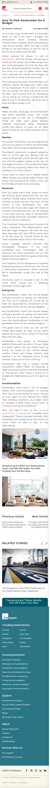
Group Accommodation (13, 680)
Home (4, 15)
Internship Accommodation (15, 688)
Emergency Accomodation (15, 664)
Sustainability (8, 741)
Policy (13, 782)
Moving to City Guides (12, 717)
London (6, 630)
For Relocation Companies (15, 676)
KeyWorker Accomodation (15, 668)
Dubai (22, 642)
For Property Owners (12, 757)
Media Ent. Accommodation (15, 684)
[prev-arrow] (42, 543)
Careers (5, 733)
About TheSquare (10, 729)
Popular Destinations (12, 700)
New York (24, 634)
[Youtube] (45, 770)
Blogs (5, 713)
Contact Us (7, 737)
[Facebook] (26, 770)
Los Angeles (25, 638)
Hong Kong (7, 642)
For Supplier (8, 753)
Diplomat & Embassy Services (16, 672)
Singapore (7, 638)
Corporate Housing (11, 660)
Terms (5, 782)
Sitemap (23, 782)
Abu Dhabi (25, 646)
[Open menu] (46, 8)
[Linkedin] (40, 770)
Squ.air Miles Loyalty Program (16, 704)
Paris (4, 646)
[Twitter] (31, 770)
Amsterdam (8, 59)
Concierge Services (11, 709)
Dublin (5, 634)
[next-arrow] (46, 543)
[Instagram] (36, 770)
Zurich (23, 630)
